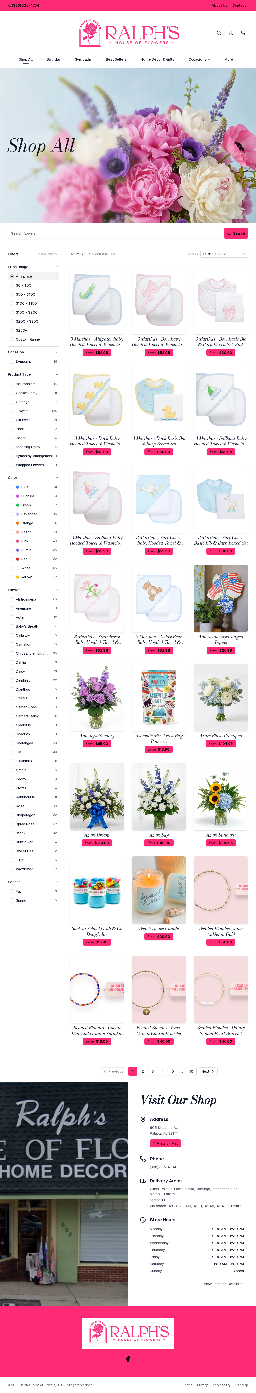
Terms (187, 1385)
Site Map (242, 1385)
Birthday (54, 59)
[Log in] (231, 33)
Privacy (202, 1385)
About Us (220, 5)
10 (192, 1071)
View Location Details (221, 1284)
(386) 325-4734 (26, 5)
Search (239, 233)
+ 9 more (234, 1206)
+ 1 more (168, 1194)
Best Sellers (116, 59)
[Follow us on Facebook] (128, 1359)
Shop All (26, 59)
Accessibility (221, 1385)
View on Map (168, 1143)
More (228, 59)
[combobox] (224, 254)
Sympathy (83, 59)
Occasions (197, 59)
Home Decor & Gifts (157, 59)
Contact (239, 5)
